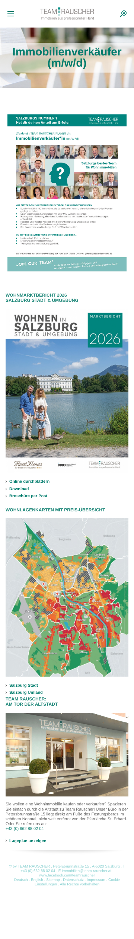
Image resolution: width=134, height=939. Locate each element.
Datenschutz (73, 880)
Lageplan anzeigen (28, 841)
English (37, 880)
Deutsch (21, 880)
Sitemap (53, 880)
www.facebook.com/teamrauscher (67, 875)
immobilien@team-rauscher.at (86, 871)
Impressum (96, 880)
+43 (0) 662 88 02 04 (25, 829)
